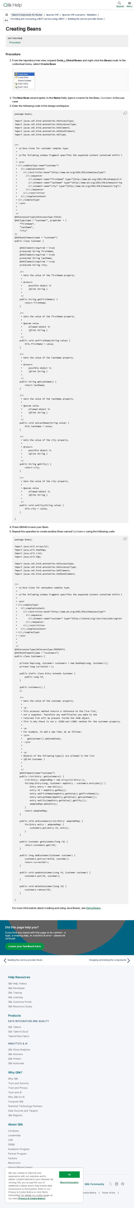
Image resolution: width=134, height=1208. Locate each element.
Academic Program (19, 1149)
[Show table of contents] (6, 15)
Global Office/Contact (20, 1167)
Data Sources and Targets (23, 1110)
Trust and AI (15, 1092)
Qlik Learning (15, 997)
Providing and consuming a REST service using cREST (38, 18)
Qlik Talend (14, 1027)
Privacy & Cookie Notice (84, 1192)
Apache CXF (52, 14)
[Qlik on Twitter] (110, 1184)
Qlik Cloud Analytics (19, 1049)
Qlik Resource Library (20, 1006)
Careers (12, 1158)
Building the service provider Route (85, 18)
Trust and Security (18, 1083)
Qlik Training (15, 992)
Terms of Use (108, 1192)
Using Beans (93, 908)
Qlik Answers (15, 1054)
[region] (44, 1185)
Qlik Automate (16, 1063)
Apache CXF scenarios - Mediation (79, 14)
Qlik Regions (15, 1115)
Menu (129, 6)
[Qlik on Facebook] (122, 1184)
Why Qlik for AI (16, 1097)
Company (13, 1130)
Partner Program (17, 1153)
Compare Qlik (16, 1101)
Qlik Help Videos (17, 983)
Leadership (14, 1135)
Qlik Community (94, 1184)
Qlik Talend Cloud (18, 1031)
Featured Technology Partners (25, 1106)
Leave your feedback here (24, 946)
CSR (10, 1140)
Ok (69, 1174)
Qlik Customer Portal (19, 1001)
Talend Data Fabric (18, 1036)
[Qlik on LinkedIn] (116, 1184)
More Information (69, 1182)
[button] (125, 113)
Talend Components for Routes (26, 14)
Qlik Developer (16, 988)
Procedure (15, 42)
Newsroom (14, 1162)
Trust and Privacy (18, 1087)
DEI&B (11, 1144)
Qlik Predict (14, 1058)
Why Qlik (13, 1078)
